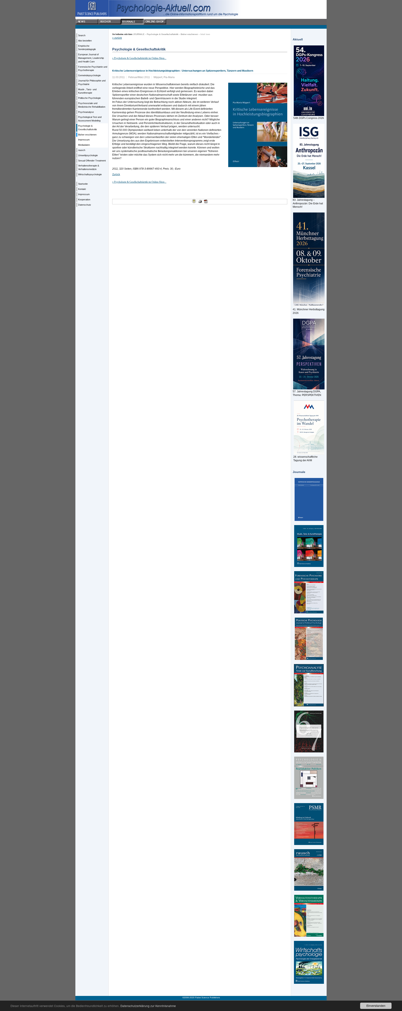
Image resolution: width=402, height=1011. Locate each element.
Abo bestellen (85, 40)
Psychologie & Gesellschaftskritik (162, 34)
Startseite (83, 184)
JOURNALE (138, 34)
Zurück (116, 174)
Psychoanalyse (86, 112)
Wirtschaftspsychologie (90, 174)
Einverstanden (375, 1005)
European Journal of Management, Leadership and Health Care (91, 58)
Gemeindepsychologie (89, 75)
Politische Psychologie (89, 98)
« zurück (117, 37)
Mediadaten (84, 145)
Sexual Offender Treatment (92, 160)
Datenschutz (84, 204)
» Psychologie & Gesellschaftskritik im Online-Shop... (139, 58)
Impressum (84, 139)
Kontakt (82, 189)
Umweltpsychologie (88, 155)
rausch (81, 150)
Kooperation (84, 199)
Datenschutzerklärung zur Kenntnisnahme (148, 1006)
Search (81, 35)
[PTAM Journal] (308, 731)
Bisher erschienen (87, 134)
